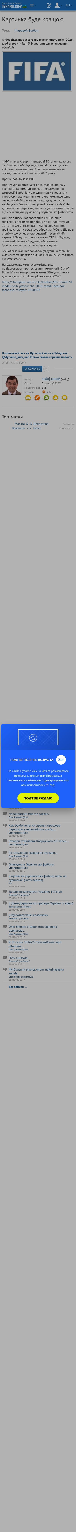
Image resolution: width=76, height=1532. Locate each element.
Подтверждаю (38, 798)
